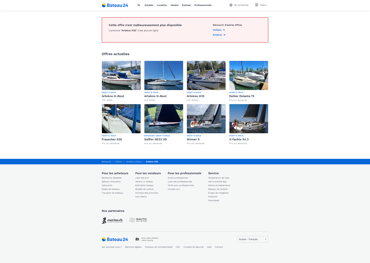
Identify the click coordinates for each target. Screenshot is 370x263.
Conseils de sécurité (193, 247)
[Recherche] (139, 5)
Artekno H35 (196, 96)
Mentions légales (133, 247)
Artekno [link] (217, 34)
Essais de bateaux (111, 189)
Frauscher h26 (112, 139)
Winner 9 (193, 139)
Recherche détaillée (112, 178)
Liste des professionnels (180, 181)
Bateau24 (106, 161)
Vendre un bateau (144, 181)
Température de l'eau (218, 178)
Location (162, 5)
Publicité (212, 196)
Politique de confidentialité (158, 247)
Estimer (186, 5)
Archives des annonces (146, 193)
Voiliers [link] (217, 29)
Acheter (149, 5)
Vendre (174, 5)
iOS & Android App (217, 181)
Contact (219, 247)
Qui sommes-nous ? (112, 247)
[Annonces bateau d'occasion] (115, 5)
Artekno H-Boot (113, 96)
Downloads (213, 200)
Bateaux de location (218, 189)
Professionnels (203, 5)
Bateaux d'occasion (111, 181)
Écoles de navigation (218, 193)
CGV (178, 247)
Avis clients (141, 196)
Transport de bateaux (112, 193)
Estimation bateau (144, 185)
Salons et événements (219, 185)
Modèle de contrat (144, 189)
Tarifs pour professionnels (181, 185)
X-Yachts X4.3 (239, 139)
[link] (121, 81)
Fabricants (107, 185)
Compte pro (174, 189)
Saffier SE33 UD (155, 139)
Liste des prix (142, 178)
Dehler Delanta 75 (241, 96)
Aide (209, 247)
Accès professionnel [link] (178, 178)
